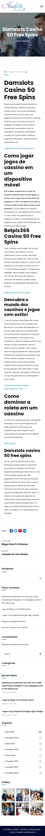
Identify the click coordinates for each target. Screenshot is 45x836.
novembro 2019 (23, 767)
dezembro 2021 (23, 761)
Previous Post (6, 541)
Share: (4, 531)
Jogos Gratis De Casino (13, 389)
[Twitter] (16, 531)
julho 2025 (24, 732)
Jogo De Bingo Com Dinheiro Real (16, 609)
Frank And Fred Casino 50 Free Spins (19, 148)
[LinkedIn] (24, 531)
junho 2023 (23, 744)
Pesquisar (7, 568)
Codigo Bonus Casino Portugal (16, 385)
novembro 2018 (23, 773)
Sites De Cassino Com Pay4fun (15, 627)
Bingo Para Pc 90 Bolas (15, 544)
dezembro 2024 (23, 738)
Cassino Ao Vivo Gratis (15, 554)
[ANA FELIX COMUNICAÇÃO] (13, 6)
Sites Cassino (9, 443)
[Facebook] (11, 531)
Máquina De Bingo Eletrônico (14, 621)
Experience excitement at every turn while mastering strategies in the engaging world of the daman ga (21, 599)
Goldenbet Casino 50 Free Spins (17, 293)
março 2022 (23, 755)
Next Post (5, 551)
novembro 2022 (23, 749)
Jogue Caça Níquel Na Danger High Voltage (20, 615)
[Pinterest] (20, 531)
